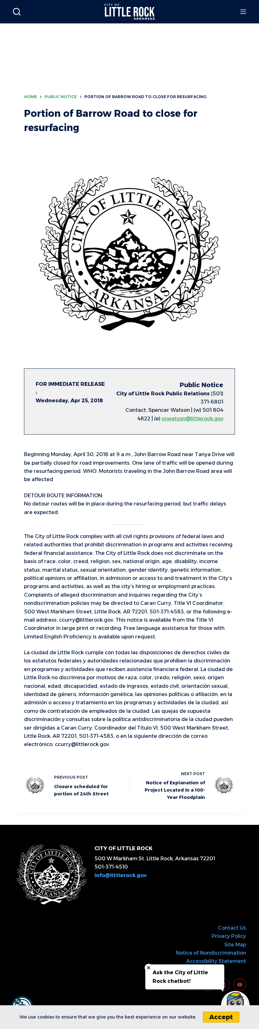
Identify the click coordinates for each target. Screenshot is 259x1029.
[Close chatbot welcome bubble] (149, 968)
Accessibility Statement (216, 961)
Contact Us (232, 928)
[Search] (17, 12)
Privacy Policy (229, 936)
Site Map (235, 945)
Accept (221, 1017)
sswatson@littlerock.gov (192, 419)
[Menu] (243, 12)
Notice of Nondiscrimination (211, 953)
